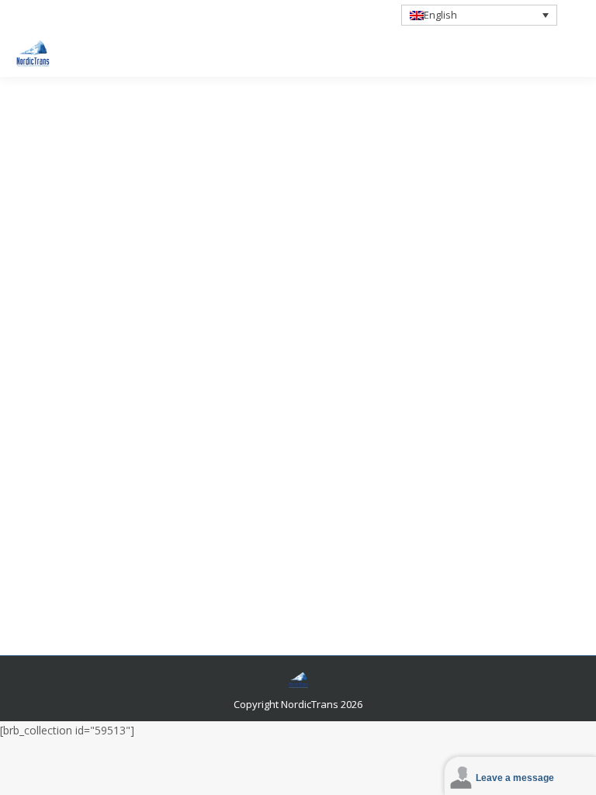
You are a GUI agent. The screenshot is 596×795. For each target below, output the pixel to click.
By (205, 411)
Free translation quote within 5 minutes (158, 22)
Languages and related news (103, 411)
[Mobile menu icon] (571, 53)
